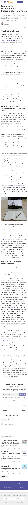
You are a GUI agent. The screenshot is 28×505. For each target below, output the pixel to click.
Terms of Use (20, 397)
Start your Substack (10, 498)
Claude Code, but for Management (7, 465)
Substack (7, 502)
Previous (5, 410)
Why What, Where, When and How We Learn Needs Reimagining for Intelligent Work (10, 443)
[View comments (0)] (7, 27)
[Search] (25, 436)
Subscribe (20, 2)
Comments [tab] (4, 419)
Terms (17, 495)
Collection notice (23, 495)
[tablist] (7, 419)
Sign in (25, 2)
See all (4, 476)
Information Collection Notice (15, 398)
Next (23, 410)
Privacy (13, 495)
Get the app (20, 498)
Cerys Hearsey (12, 445)
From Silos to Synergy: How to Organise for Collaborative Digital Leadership (10, 453)
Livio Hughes (7, 22)
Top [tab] (2, 436)
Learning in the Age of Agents (9, 440)
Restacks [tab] (10, 419)
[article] (14, 444)
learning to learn (15, 307)
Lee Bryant (7, 471)
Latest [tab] (6, 436)
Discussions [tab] (11, 436)
